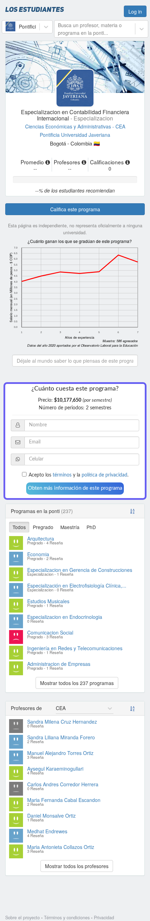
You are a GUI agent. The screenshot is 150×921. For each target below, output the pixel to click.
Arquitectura (40, 538)
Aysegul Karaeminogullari (55, 768)
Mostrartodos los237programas (77, 682)
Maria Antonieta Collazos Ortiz (60, 846)
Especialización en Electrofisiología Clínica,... (76, 585)
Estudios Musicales (48, 601)
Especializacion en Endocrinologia (64, 616)
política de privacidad (104, 475)
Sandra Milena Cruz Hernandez (62, 721)
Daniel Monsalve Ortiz (51, 815)
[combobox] (6, 26)
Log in (135, 11)
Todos (19, 527)
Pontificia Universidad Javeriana (75, 134)
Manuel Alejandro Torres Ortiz (60, 752)
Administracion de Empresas (58, 663)
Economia (38, 554)
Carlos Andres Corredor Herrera (62, 784)
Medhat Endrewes (47, 831)
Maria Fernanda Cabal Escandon (63, 799)
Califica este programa (75, 209)
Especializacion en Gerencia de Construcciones (79, 569)
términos (62, 475)
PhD (91, 527)
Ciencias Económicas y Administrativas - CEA (75, 126)
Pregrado (43, 527)
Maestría (70, 527)
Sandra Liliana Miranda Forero (61, 737)
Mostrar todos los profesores (76, 866)
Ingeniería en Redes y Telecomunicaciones (74, 648)
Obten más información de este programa (75, 488)
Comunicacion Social (50, 632)
